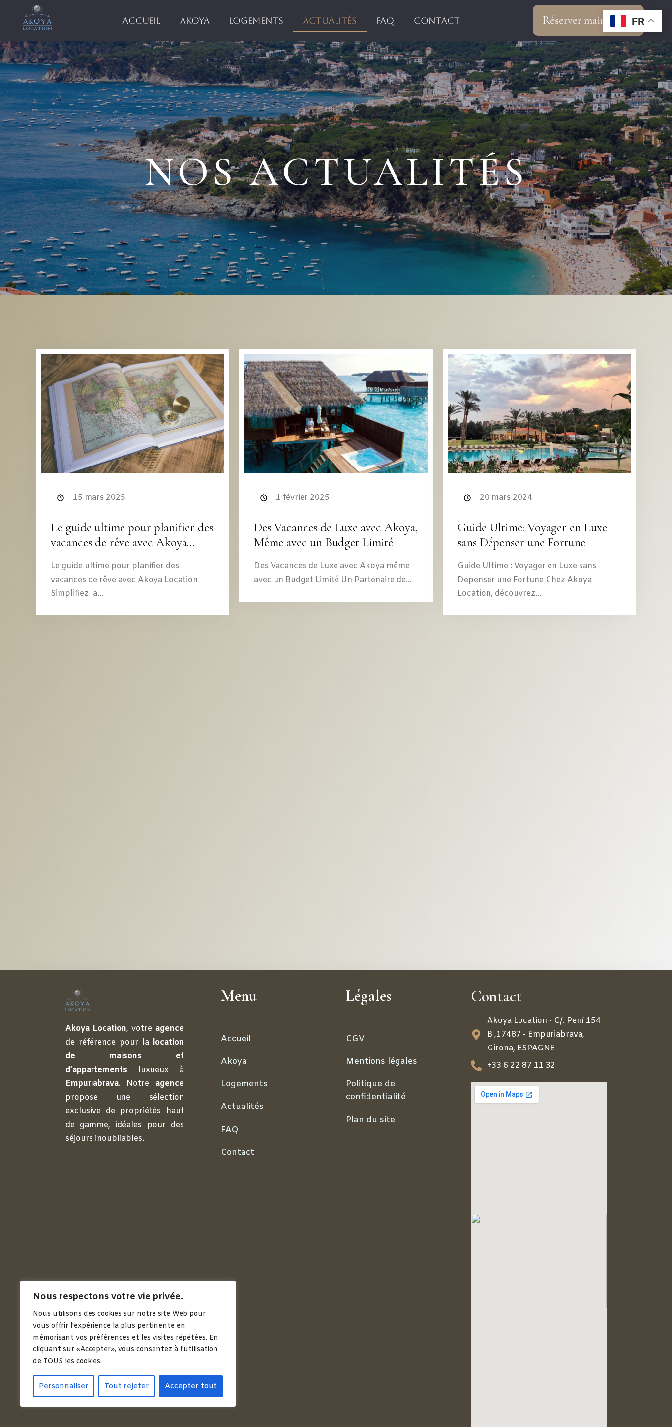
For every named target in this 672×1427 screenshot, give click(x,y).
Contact (437, 20)
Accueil (141, 20)
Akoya (195, 20)
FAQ (385, 20)
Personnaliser (64, 1386)
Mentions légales (381, 1061)
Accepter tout (191, 1386)
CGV (355, 1039)
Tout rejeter (126, 1386)
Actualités (330, 20)
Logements (256, 20)
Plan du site (370, 1120)
